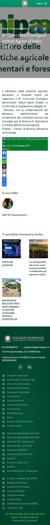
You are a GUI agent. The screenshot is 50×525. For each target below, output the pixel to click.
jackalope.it (32, 520)
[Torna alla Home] (25, 3)
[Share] (25, 179)
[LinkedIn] (25, 157)
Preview (5, 148)
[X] (25, 166)
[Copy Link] (25, 171)
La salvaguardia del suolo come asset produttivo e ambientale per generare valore (38, 268)
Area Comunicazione (16, 28)
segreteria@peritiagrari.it (36, 347)
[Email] (25, 175)
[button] (42, 3)
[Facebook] (25, 153)
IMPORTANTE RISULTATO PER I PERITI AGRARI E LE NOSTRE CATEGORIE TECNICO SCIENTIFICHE (11, 310)
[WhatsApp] (25, 162)
